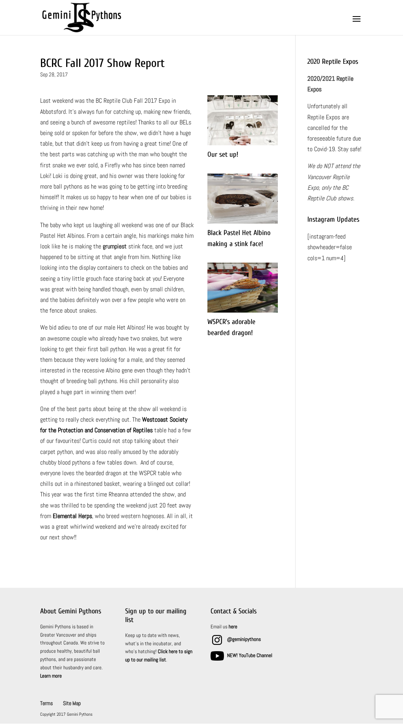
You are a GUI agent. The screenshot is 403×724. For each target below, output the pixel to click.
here (233, 626)
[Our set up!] (242, 145)
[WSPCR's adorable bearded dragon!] (242, 312)
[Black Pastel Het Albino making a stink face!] (242, 223)
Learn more (51, 675)
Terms (46, 703)
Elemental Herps (72, 516)
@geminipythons (244, 639)
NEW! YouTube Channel (249, 655)
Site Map (72, 703)
